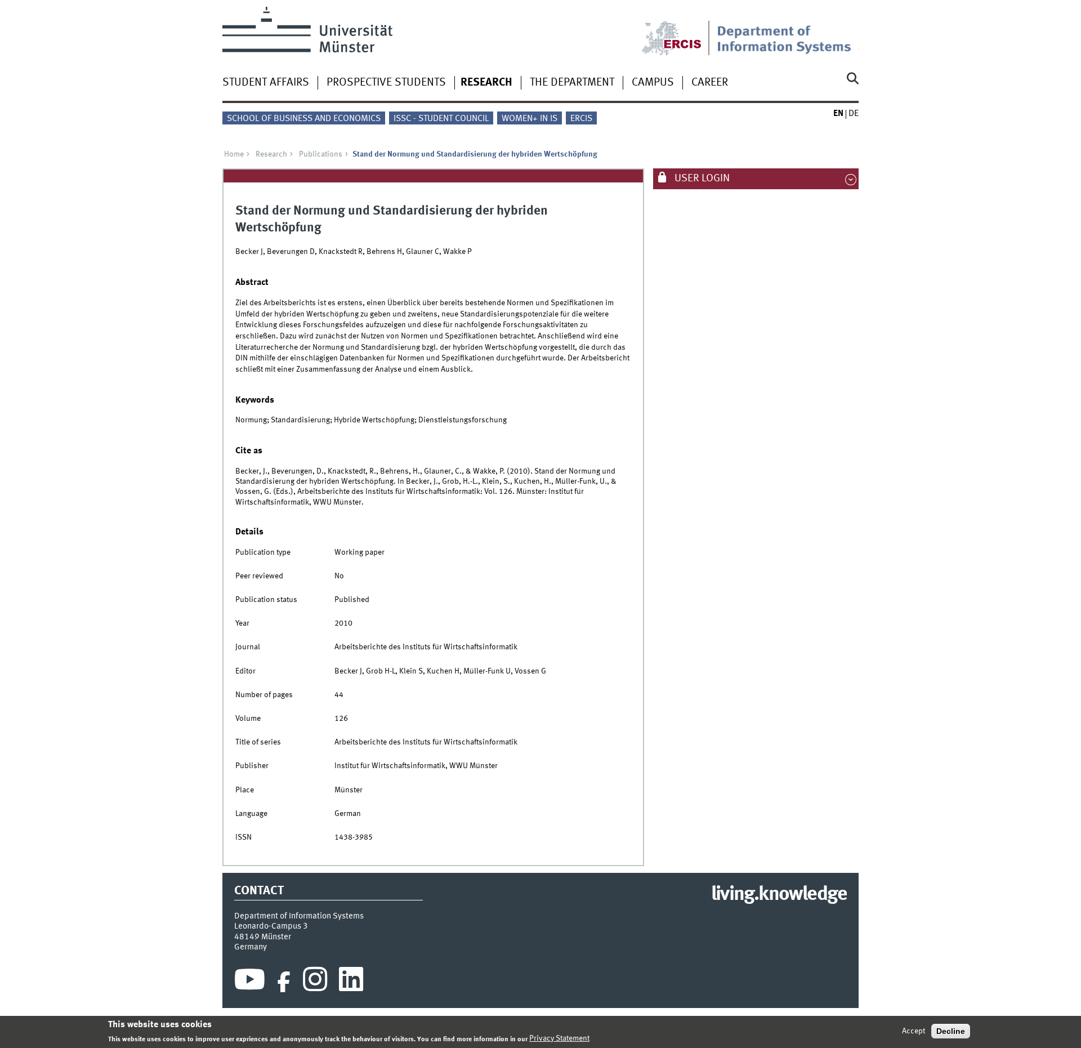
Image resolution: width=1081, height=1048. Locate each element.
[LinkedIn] (351, 982)
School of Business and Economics (304, 118)
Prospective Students (386, 82)
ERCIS (581, 118)
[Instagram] (315, 982)
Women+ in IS (529, 118)
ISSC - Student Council (441, 118)
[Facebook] (284, 982)
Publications (320, 154)
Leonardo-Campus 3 (271, 926)
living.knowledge (779, 895)
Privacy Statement (559, 1038)
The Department (572, 82)
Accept (913, 1031)
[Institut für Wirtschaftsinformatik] (788, 31)
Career (709, 82)
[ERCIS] (679, 31)
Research (486, 82)
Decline (950, 1031)
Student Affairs (265, 82)
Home (234, 154)
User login (701, 178)
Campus (653, 82)
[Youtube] (249, 982)
